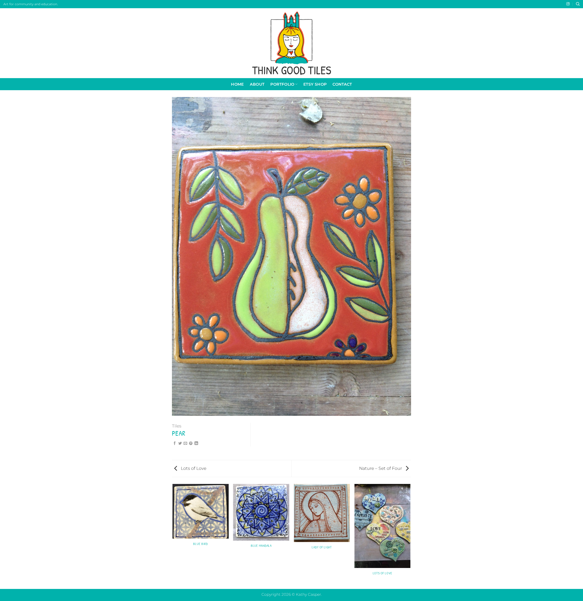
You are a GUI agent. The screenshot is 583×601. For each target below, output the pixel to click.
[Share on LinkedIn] (196, 443)
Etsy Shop (315, 84)
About (257, 84)
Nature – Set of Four (381, 468)
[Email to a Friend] (185, 443)
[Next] (410, 536)
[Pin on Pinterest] (191, 443)
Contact (342, 84)
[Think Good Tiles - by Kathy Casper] (291, 43)
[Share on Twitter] (180, 443)
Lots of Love (193, 468)
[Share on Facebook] (174, 443)
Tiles (176, 426)
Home (237, 84)
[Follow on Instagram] (568, 4)
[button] (578, 4)
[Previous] (172, 536)
